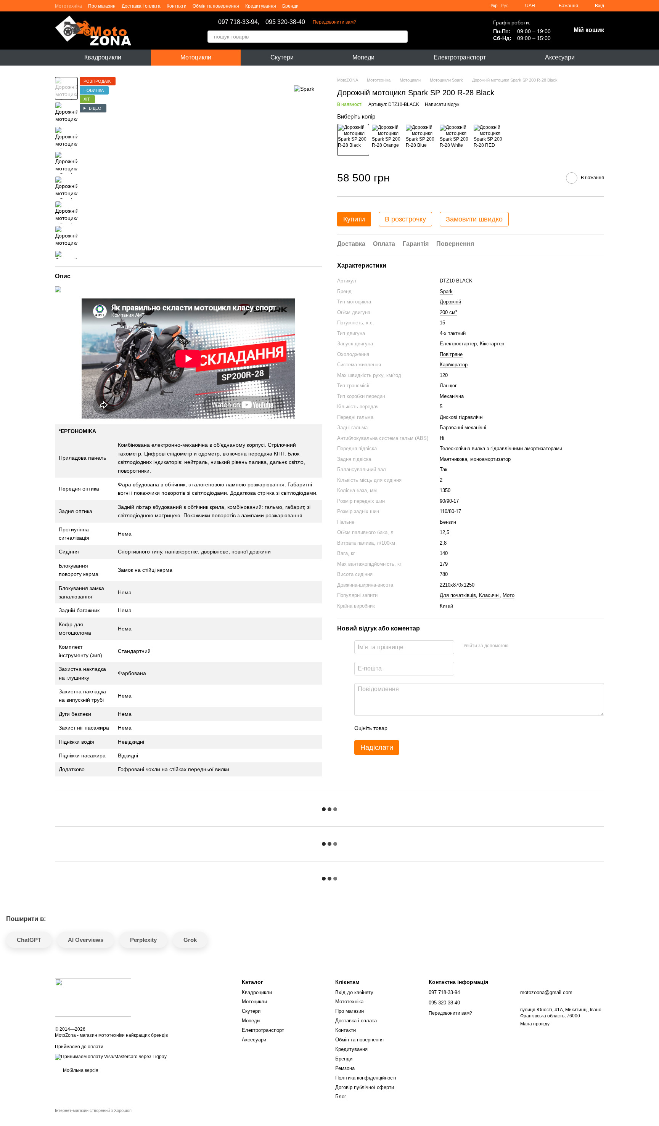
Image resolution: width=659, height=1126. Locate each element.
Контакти (176, 6)
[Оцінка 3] (424, 728)
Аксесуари (560, 57)
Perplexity (143, 940)
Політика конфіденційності (365, 1078)
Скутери (282, 57)
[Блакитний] (421, 140)
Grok (190, 940)
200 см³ (448, 312)
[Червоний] (489, 140)
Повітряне (451, 354)
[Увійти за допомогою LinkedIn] (541, 646)
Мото (508, 595)
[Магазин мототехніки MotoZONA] (93, 997)
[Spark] (304, 88)
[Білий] (455, 140)
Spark (446, 291)
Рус (504, 5)
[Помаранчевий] (387, 140)
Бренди (290, 6)
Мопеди (363, 57)
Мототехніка (68, 6)
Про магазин (102, 6)
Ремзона (345, 1068)
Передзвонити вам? (334, 22)
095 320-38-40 (285, 22)
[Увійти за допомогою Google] (529, 646)
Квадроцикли (102, 57)
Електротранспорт (460, 57)
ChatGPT (29, 940)
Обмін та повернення (216, 6)
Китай (446, 606)
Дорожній (450, 302)
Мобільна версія (80, 1070)
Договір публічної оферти (364, 1087)
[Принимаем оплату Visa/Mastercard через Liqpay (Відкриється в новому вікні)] (111, 1056)
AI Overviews (85, 940)
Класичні (489, 595)
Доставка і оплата (141, 6)
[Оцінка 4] (437, 728)
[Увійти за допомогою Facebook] (516, 646)
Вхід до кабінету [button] (354, 992)
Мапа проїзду (535, 1024)
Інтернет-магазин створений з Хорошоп (93, 1110)
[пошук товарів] (401, 36)
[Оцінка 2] (412, 728)
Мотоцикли (195, 57)
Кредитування (260, 6)
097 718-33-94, (238, 22)
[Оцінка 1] (400, 728)
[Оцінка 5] (449, 728)
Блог (340, 1096)
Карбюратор (454, 364)
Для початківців (458, 595)
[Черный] (353, 140)
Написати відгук (442, 104)
